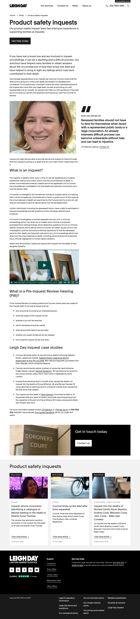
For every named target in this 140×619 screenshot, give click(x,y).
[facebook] (24, 570)
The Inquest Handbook (44, 412)
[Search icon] (128, 5)
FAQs (21, 15)
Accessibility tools (123, 1)
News (75, 5)
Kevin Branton (47, 394)
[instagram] (30, 570)
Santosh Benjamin (44, 371)
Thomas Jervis (61, 410)
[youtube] (37, 570)
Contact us (62, 5)
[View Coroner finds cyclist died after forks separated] (70, 488)
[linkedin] (18, 570)
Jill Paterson (47, 410)
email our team (77, 565)
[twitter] (12, 570)
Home (12, 15)
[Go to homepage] (24, 559)
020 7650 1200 (118, 562)
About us (86, 5)
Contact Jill (104, 147)
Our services (47, 5)
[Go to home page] (18, 6)
